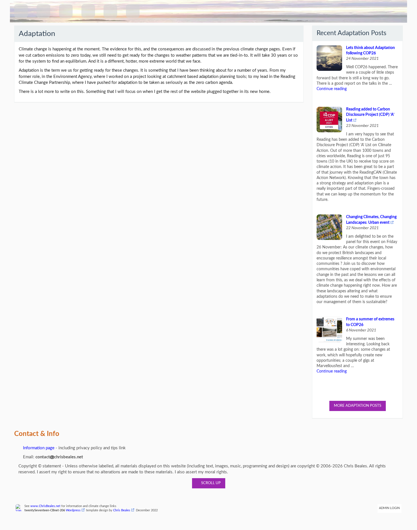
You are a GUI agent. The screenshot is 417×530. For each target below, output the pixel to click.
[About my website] (133, 11)
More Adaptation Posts (357, 406)
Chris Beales (121, 510)
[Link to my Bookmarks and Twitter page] (88, 11)
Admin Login (389, 508)
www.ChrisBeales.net (45, 506)
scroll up (210, 483)
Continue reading (332, 89)
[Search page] (66, 11)
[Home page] (21, 11)
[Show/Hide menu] (43, 11)
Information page (38, 448)
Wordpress (73, 510)
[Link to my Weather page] (110, 11)
